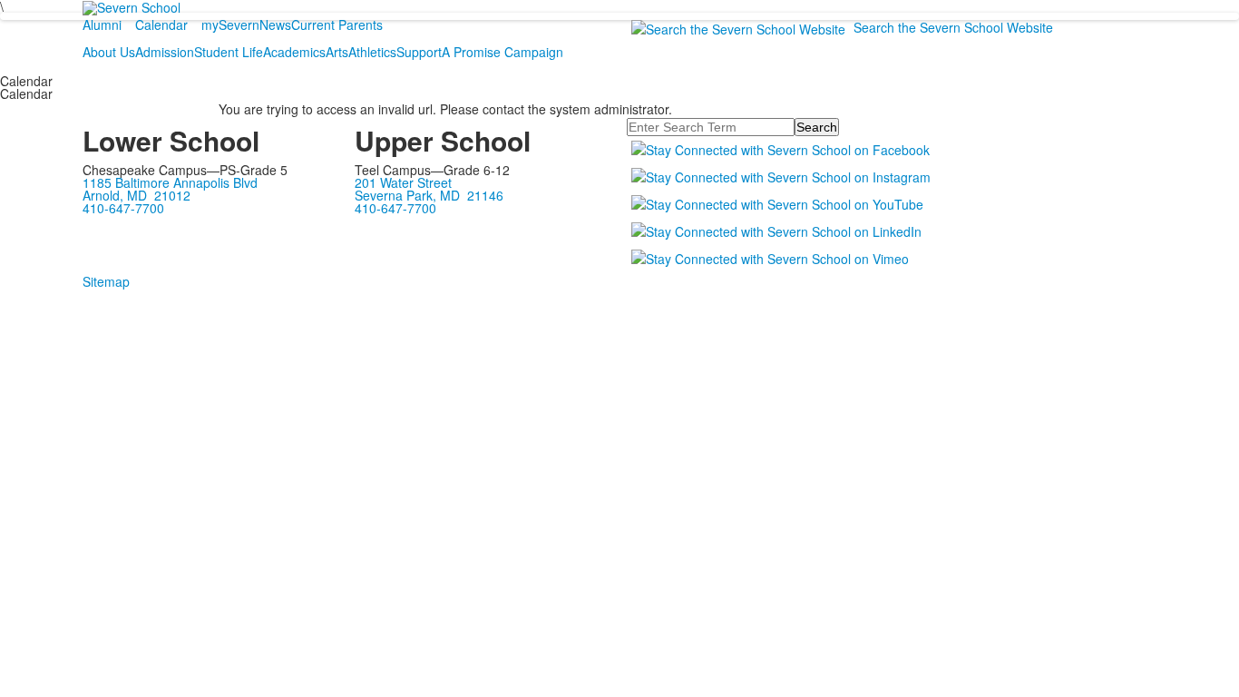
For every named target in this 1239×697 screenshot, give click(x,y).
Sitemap (106, 281)
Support (419, 52)
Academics (294, 52)
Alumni (102, 24)
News (275, 24)
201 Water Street (403, 182)
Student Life (228, 52)
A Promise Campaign (502, 52)
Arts (337, 52)
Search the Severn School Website (953, 27)
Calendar (161, 24)
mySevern (230, 24)
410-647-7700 (123, 208)
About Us (109, 52)
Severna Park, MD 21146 (429, 195)
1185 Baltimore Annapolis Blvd (170, 182)
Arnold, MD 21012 (136, 195)
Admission (164, 52)
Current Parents (337, 24)
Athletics (372, 52)
